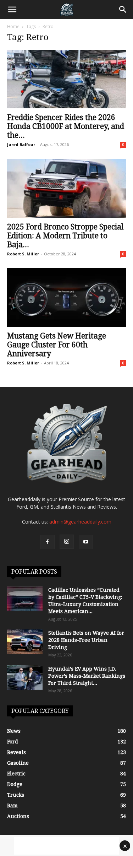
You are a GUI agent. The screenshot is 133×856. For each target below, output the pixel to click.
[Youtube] (86, 542)
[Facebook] (47, 542)
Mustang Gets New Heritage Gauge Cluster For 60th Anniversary (56, 344)
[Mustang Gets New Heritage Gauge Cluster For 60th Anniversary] (66, 297)
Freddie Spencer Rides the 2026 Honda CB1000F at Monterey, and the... (65, 126)
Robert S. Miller (23, 253)
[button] (12, 9)
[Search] (123, 9)
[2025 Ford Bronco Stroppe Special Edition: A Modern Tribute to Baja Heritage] (66, 188)
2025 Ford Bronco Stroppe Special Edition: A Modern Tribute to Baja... (65, 235)
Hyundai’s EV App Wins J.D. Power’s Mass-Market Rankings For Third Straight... (86, 676)
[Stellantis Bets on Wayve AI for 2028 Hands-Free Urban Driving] (25, 641)
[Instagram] (67, 542)
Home (13, 26)
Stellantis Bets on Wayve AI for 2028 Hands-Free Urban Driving (86, 640)
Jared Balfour (21, 144)
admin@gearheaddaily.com (80, 521)
